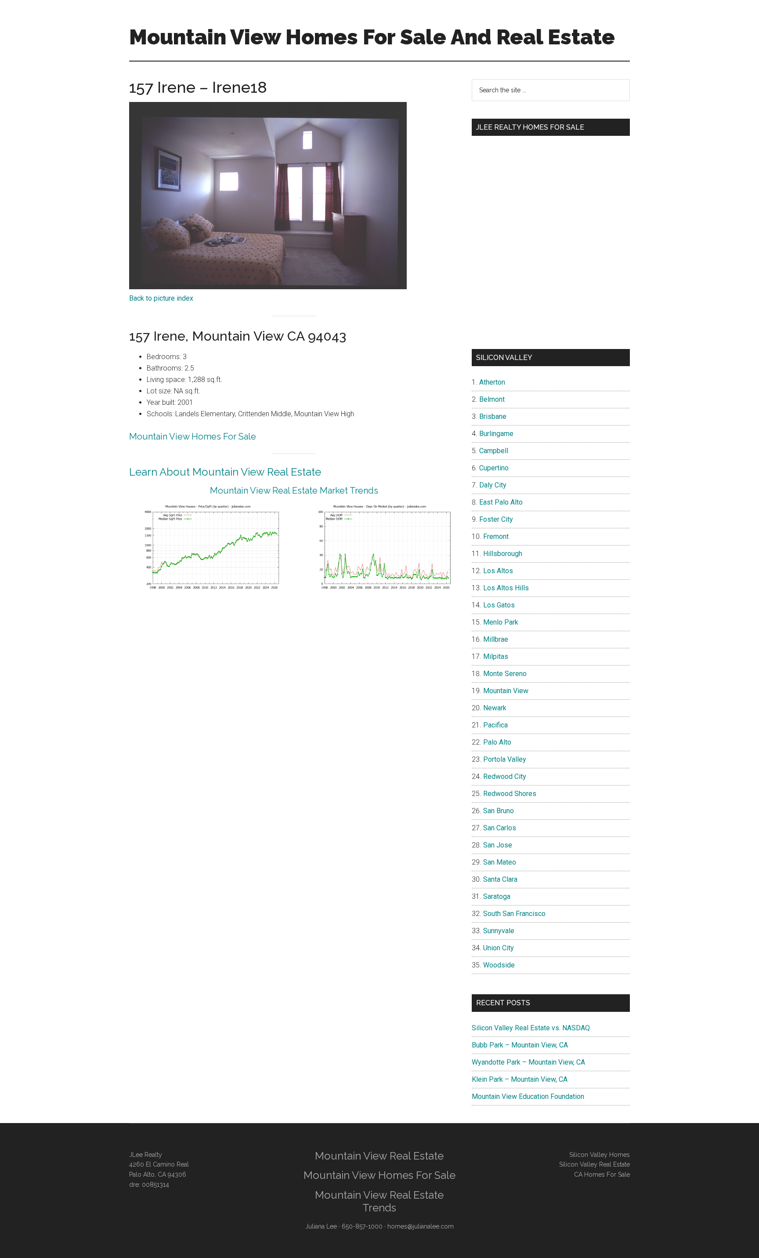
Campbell (493, 451)
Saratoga (496, 896)
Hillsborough (502, 553)
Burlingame (496, 433)
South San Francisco (514, 913)
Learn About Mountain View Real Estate (225, 471)
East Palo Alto (501, 502)
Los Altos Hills (506, 588)
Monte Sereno (505, 673)
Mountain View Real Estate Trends (379, 1201)
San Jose (497, 845)
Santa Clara (500, 879)
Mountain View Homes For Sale (192, 436)
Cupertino (494, 468)
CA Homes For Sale (602, 1174)
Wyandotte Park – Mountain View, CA (528, 1062)
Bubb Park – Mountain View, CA (520, 1045)
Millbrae (495, 639)
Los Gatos (499, 605)
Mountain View (505, 691)
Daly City (492, 485)
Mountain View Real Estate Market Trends (294, 490)
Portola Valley (504, 759)
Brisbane (492, 416)
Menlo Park (500, 622)
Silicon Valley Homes (599, 1154)
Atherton (492, 382)
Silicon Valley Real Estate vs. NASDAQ (531, 1028)
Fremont (496, 536)
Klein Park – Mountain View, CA (519, 1079)
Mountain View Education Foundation (528, 1096)
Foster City (496, 519)
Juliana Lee (321, 1226)
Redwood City (504, 776)
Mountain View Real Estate (379, 1155)
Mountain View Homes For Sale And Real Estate (372, 37)
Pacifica (495, 725)
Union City (498, 948)
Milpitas (495, 656)
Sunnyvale (498, 931)
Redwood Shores (509, 793)
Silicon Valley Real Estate (594, 1164)
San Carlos (499, 828)
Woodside (499, 965)
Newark (494, 708)
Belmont (492, 399)
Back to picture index (161, 298)
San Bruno (498, 811)
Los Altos (498, 571)
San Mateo (499, 862)
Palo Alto (497, 742)
